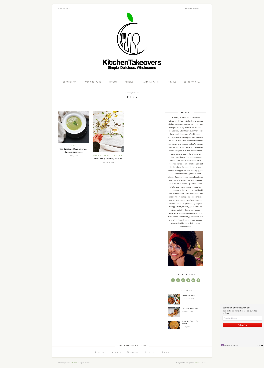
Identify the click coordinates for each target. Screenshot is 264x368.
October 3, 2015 (108, 162)
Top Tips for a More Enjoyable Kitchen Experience (73, 150)
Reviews (113, 82)
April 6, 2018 (73, 156)
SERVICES (172, 82)
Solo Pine (74, 363)
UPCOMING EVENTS (93, 82)
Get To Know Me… (192, 82)
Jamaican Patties (151, 82)
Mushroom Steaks (188, 295)
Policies (129, 82)
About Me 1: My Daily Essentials (108, 158)
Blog (73, 146)
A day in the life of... (101, 155)
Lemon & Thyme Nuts (190, 308)
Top (203, 363)
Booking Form (69, 82)
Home (121, 155)
